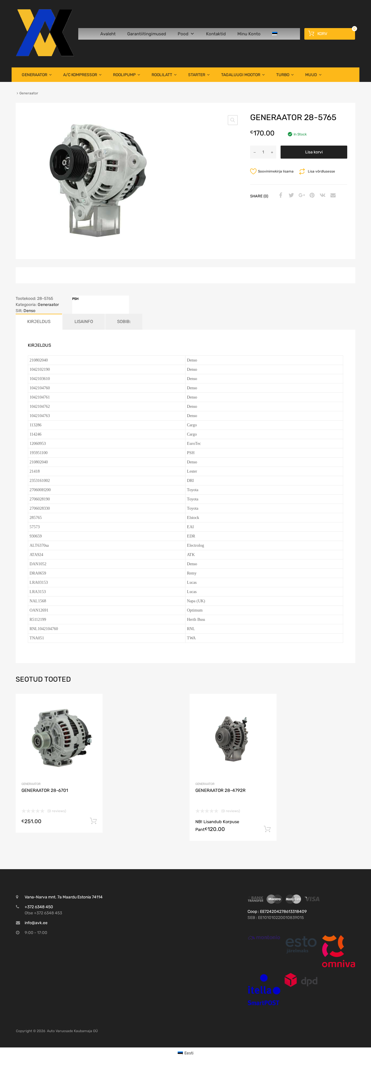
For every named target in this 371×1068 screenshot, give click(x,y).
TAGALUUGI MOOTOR (240, 74)
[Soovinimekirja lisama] (93, 704)
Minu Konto (249, 33)
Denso (29, 310)
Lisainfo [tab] (83, 321)
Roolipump (124, 74)
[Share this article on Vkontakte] (321, 195)
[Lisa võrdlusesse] (93, 714)
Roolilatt (162, 74)
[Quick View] (264, 937)
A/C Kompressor (80, 74)
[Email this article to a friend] (332, 195)
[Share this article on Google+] (301, 195)
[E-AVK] (45, 54)
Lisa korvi (314, 152)
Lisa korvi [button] (93, 821)
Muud (311, 74)
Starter (196, 74)
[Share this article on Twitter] (290, 195)
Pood (183, 33)
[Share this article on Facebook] (280, 195)
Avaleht (108, 33)
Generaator (34, 74)
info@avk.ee (36, 922)
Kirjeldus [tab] (38, 321)
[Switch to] (276, 34)
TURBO (282, 74)
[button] (233, 120)
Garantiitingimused (146, 33)
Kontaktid (216, 33)
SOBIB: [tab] (124, 321)
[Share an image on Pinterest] (311, 195)
